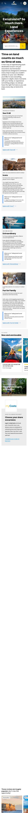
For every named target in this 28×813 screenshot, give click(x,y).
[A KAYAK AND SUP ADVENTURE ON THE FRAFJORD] (11, 355)
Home (3, 387)
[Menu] (2, 3)
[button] (21, 3)
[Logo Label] (14, 3)
